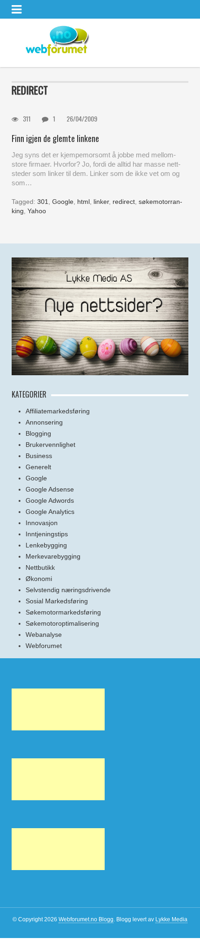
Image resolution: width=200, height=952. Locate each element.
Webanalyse (44, 634)
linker (101, 201)
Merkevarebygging (53, 556)
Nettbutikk (40, 567)
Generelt (38, 467)
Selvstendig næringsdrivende (68, 590)
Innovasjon (42, 523)
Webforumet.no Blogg (86, 919)
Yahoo (36, 211)
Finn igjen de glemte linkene (55, 138)
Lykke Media (171, 919)
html (83, 201)
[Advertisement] (58, 709)
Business (39, 455)
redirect (124, 201)
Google (62, 201)
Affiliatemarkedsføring (58, 411)
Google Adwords (50, 500)
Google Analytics (50, 511)
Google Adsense (50, 489)
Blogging (38, 433)
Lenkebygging (46, 545)
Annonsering (44, 422)
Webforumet (44, 645)
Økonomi (39, 578)
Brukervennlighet (50, 444)
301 (42, 201)
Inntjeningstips (47, 534)
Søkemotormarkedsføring (63, 612)
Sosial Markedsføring (57, 601)
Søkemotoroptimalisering (62, 623)
